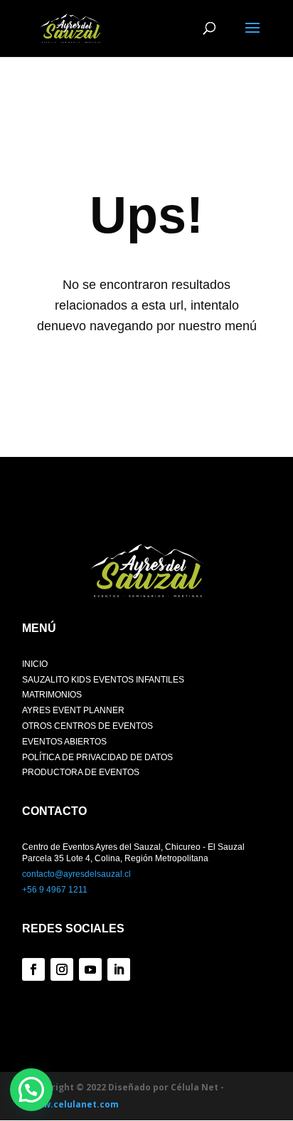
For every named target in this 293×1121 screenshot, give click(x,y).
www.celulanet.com (74, 1104)
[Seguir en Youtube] (90, 969)
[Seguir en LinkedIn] (118, 969)
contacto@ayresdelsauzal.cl (76, 874)
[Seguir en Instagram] (61, 969)
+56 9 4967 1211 (54, 890)
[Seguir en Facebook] (33, 969)
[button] (31, 1089)
